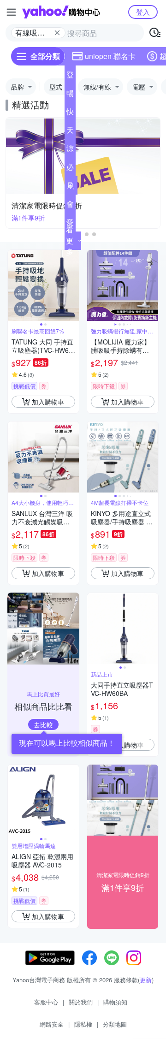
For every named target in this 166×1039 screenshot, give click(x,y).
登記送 (70, 76)
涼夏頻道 (70, 150)
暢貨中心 (70, 95)
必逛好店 (70, 168)
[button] (87, 234)
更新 (146, 979)
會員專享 (70, 205)
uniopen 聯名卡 (110, 56)
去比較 (43, 724)
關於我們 (81, 1001)
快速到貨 (70, 113)
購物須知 (115, 1001)
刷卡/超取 (71, 187)
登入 (143, 12)
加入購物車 (48, 401)
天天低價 (70, 132)
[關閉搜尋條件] (57, 33)
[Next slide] (73, 285)
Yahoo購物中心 (61, 12)
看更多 (69, 240)
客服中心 (46, 1001)
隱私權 (83, 1024)
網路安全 (52, 1024)
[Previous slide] (14, 285)
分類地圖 (115, 1024)
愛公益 (70, 224)
